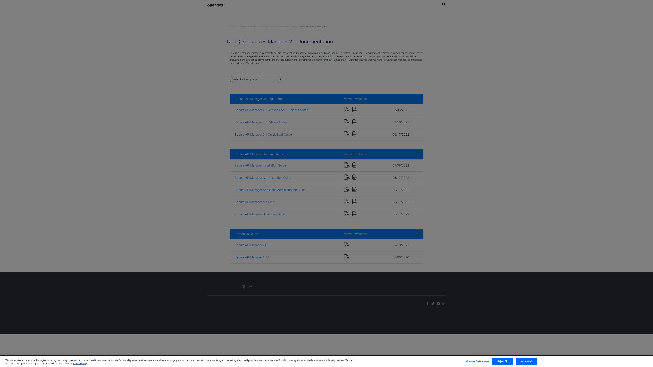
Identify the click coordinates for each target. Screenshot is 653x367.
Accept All (526, 361)
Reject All (502, 361)
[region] (326, 361)
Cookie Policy (80, 363)
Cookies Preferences (477, 361)
